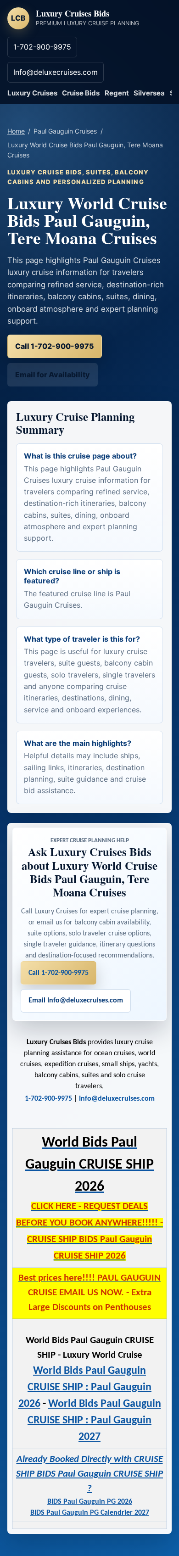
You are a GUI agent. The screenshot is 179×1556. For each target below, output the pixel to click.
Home (16, 131)
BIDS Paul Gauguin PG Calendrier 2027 (89, 1513)
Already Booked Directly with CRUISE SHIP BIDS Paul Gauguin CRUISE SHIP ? (89, 1474)
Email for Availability (52, 374)
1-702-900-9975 (42, 46)
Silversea (149, 93)
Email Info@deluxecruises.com (75, 1000)
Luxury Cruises (32, 93)
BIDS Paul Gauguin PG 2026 (89, 1502)
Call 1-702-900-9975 (54, 346)
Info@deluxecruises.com (55, 72)
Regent (117, 93)
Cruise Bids (81, 93)
